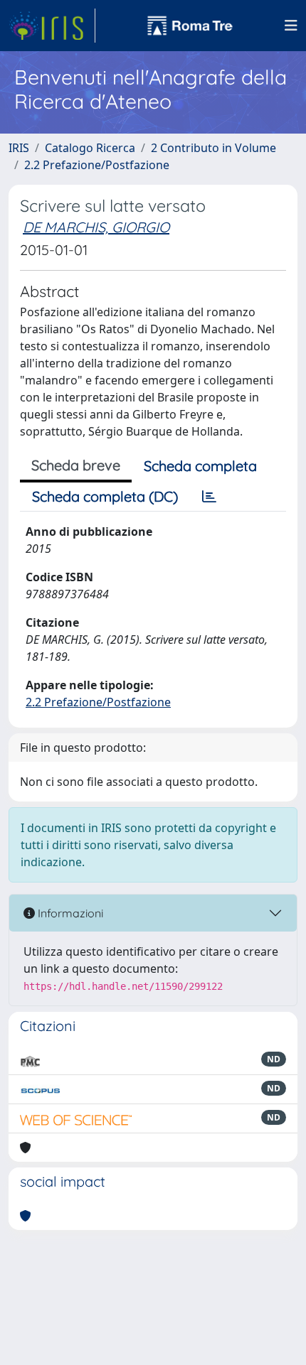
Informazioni (69, 913)
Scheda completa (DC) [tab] (105, 496)
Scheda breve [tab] (75, 465)
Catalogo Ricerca (90, 148)
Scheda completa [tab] (200, 466)
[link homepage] (52, 26)
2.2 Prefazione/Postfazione (96, 165)
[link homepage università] (190, 26)
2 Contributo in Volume (213, 148)
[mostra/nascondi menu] (291, 25)
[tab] (209, 497)
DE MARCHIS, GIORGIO (96, 227)
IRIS (19, 148)
